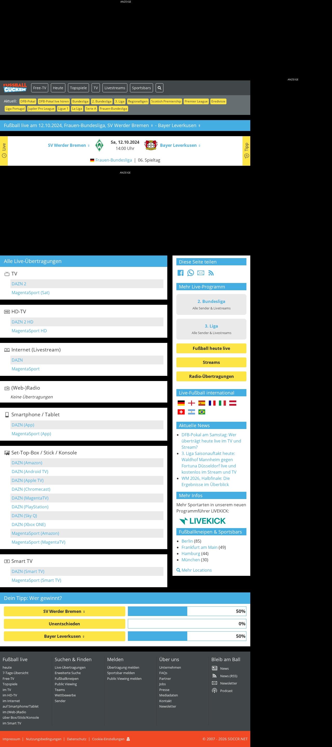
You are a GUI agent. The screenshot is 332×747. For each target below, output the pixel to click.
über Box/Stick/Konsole (21, 717)
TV (96, 87)
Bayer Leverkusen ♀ (64, 636)
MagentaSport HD (29, 331)
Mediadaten (168, 695)
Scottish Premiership (166, 101)
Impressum (11, 739)
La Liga (77, 108)
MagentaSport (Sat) (31, 292)
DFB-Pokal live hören (54, 101)
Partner (165, 678)
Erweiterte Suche (68, 672)
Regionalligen (138, 101)
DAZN (17, 360)
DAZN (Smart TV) (28, 571)
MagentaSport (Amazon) (35, 533)
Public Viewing (66, 684)
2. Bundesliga (102, 101)
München (191, 560)
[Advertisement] (126, 41)
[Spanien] (201, 403)
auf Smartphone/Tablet (21, 706)
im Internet (11, 700)
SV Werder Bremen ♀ (64, 611)
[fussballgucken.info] (16, 87)
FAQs (163, 672)
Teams (60, 689)
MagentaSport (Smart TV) (36, 580)
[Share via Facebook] (180, 274)
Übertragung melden (123, 667)
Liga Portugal (15, 108)
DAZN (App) (23, 425)
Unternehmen (170, 667)
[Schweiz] (181, 412)
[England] (191, 403)
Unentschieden (64, 624)
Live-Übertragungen (70, 667)
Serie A (91, 108)
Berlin (187, 541)
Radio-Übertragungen (211, 376)
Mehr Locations (196, 570)
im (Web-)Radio (14, 712)
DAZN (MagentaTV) (30, 498)
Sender (60, 700)
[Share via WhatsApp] (190, 274)
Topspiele (78, 87)
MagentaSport (26, 369)
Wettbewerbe (65, 695)
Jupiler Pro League (41, 108)
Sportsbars (141, 87)
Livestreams (115, 87)
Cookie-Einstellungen (108, 739)
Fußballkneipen (67, 678)
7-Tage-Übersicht (16, 672)
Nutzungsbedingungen (43, 739)
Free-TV (39, 87)
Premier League (196, 101)
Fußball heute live (211, 348)
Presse (164, 689)
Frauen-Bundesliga (113, 108)
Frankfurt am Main (200, 547)
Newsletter (167, 706)
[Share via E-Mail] (201, 274)
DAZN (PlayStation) (30, 507)
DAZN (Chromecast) (31, 489)
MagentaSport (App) (31, 434)
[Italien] (222, 403)
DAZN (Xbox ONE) (29, 524)
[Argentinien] (191, 412)
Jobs (162, 684)
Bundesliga (80, 101)
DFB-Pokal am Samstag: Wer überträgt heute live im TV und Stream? (211, 441)
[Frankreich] (212, 403)
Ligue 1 (63, 108)
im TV (7, 689)
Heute (58, 87)
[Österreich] (232, 403)
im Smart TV (12, 723)
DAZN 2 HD (22, 322)
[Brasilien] (201, 412)
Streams (211, 362)
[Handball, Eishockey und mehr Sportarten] (202, 521)
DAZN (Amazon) (27, 463)
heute (7, 667)
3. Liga (120, 101)
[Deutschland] (181, 403)
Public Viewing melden (124, 678)
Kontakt (165, 700)
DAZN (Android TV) (30, 471)
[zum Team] (98, 145)
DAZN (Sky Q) (24, 515)
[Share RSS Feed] (211, 274)
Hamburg (191, 553)
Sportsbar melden (121, 672)
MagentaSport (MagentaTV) (38, 542)
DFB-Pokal (27, 101)
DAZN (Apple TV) (28, 480)
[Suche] (159, 87)
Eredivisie (218, 101)
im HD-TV (10, 695)
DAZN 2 (19, 284)
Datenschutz (76, 739)
